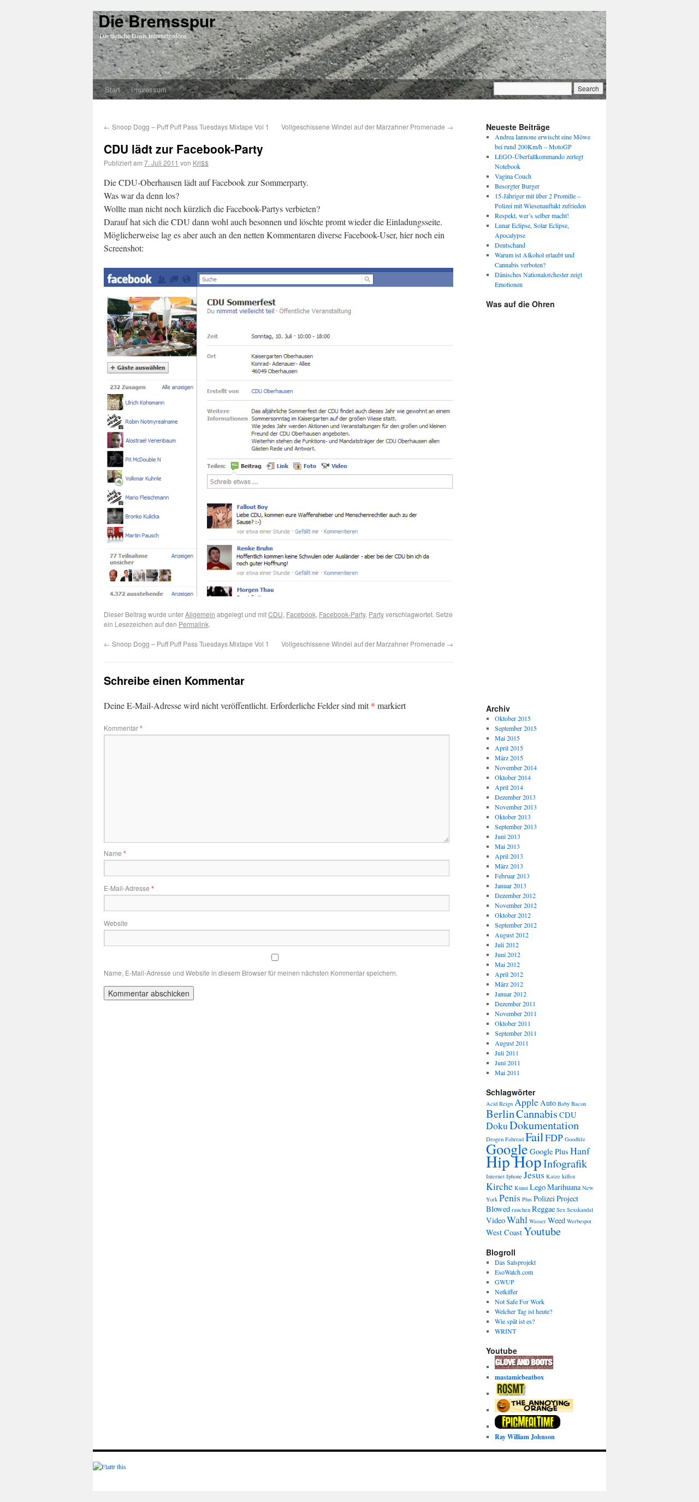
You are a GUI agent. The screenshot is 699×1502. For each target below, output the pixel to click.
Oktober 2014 (513, 777)
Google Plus (549, 1151)
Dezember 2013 (515, 797)
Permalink (194, 624)
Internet (495, 1176)
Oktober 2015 (513, 718)
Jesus (534, 1174)
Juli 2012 (507, 944)
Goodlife (575, 1139)
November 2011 (516, 1013)
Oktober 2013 (513, 816)
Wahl (517, 1219)
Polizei (544, 1198)
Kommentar (123, 727)
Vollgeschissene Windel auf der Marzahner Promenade (367, 126)
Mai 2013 (507, 846)
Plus (527, 1199)
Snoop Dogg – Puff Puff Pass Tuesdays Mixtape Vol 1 (186, 126)
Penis (509, 1197)
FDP (554, 1137)
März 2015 (509, 757)
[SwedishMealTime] (524, 1366)
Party (376, 614)
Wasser (537, 1221)
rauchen (521, 1209)
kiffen (568, 1176)
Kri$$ (201, 162)
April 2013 (509, 856)
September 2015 (516, 728)
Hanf (580, 1150)
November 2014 (516, 767)
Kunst (521, 1188)
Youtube (542, 1231)
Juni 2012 (507, 954)
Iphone (514, 1176)
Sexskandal (580, 1209)
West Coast (504, 1232)
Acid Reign (499, 1103)
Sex (560, 1209)
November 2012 (516, 905)
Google (507, 1148)
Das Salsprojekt (515, 1262)
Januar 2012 (510, 993)
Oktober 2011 (513, 1023)
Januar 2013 (510, 885)
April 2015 (509, 747)
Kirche (499, 1186)
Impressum (149, 89)
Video (495, 1220)
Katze (553, 1176)
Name (115, 853)
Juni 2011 (507, 1062)
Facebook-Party (342, 614)
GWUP (504, 1281)
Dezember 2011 (515, 1003)
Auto (548, 1103)
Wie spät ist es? (515, 1321)
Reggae (543, 1209)
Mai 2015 (507, 738)
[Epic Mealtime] (527, 1426)
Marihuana (563, 1187)
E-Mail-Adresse (129, 888)
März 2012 (509, 983)
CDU (275, 614)
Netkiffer (506, 1291)
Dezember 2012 (515, 895)
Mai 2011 (507, 1072)
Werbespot (579, 1221)
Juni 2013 (507, 836)
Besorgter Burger (517, 185)
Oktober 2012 (513, 915)
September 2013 (516, 826)
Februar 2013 (512, 875)
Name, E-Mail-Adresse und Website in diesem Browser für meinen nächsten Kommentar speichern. (251, 972)
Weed (556, 1220)
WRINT (505, 1331)
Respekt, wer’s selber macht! (532, 215)
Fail (534, 1136)
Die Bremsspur (157, 20)
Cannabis (537, 1113)
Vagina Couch (513, 176)
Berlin (500, 1113)
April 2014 (509, 787)
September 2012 (516, 924)
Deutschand (510, 244)
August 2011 (512, 1043)
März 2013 (509, 865)
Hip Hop (514, 1161)
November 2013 (516, 806)
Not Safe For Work (519, 1301)
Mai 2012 (507, 964)
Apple (526, 1101)
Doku (497, 1125)
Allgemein (200, 614)
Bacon (578, 1103)
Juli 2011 (507, 1052)
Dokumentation (544, 1125)
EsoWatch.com (514, 1272)
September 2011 (516, 1033)
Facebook (301, 614)
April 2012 (509, 974)
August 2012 (512, 934)
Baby (564, 1103)
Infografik (565, 1163)
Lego (538, 1187)
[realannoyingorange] (534, 1409)
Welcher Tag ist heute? (523, 1311)
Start (112, 89)
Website (116, 923)
